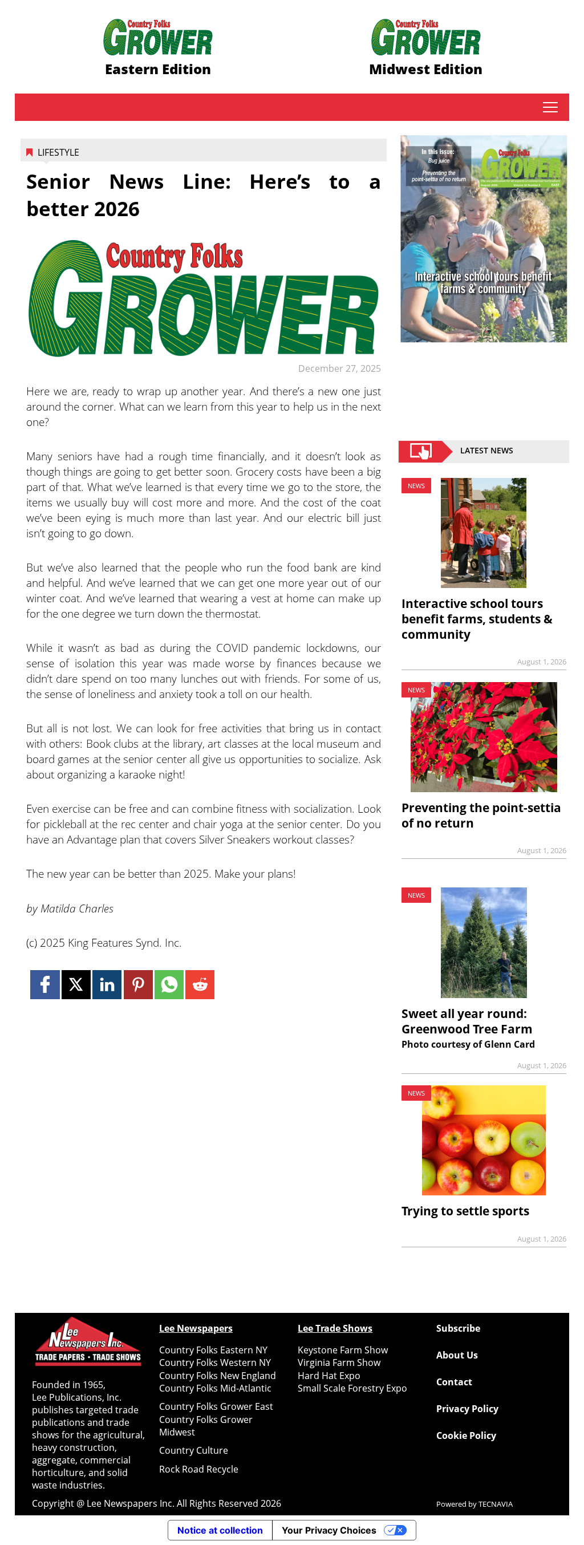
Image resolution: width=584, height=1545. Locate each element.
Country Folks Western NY (215, 1362)
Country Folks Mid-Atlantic (215, 1388)
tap (550, 107)
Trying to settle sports (465, 1211)
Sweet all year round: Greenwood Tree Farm (467, 1021)
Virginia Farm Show (339, 1362)
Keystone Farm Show (343, 1350)
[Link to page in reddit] (199, 984)
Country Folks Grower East (216, 1406)
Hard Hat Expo (329, 1375)
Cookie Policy (466, 1435)
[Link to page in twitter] (76, 984)
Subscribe (458, 1328)
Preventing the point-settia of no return (481, 815)
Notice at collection (220, 1530)
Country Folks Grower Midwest (206, 1425)
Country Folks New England (217, 1375)
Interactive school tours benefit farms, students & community (477, 618)
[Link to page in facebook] (44, 984)
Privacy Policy (467, 1408)
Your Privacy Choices (329, 1530)
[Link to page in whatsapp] (169, 984)
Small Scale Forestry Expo (352, 1388)
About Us (457, 1355)
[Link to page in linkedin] (106, 984)
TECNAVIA (495, 1504)
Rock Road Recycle (198, 1469)
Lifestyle (58, 152)
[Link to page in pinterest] (138, 984)
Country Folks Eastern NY (213, 1350)
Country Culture (193, 1450)
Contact (454, 1382)
